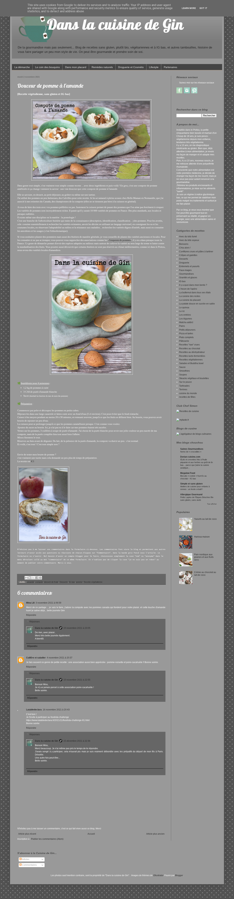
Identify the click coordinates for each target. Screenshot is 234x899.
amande (30, 582)
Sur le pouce (185, 382)
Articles (25, 859)
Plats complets (186, 337)
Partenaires (170, 67)
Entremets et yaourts (189, 266)
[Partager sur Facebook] (37, 578)
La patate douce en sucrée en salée (197, 303)
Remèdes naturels (102, 67)
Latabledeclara (34, 709)
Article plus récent (27, 834)
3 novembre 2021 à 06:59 (48, 603)
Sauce (182, 367)
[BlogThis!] (30, 578)
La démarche (22, 67)
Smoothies (184, 371)
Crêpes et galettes (188, 255)
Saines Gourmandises (191, 449)
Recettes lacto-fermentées (192, 356)
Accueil (91, 834)
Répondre (31, 615)
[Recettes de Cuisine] (187, 411)
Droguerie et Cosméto (131, 67)
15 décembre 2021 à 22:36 (76, 741)
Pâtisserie (184, 341)
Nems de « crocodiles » (190, 452)
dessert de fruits (51, 582)
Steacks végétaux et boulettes (194, 378)
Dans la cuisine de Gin (46, 628)
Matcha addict (186, 322)
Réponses (34, 621)
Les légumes (185, 318)
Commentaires (29, 865)
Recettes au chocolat (189, 348)
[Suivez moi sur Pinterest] (194, 92)
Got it (203, 8)
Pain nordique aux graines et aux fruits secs (204, 557)
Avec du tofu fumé (188, 236)
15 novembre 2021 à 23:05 (76, 628)
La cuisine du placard (190, 300)
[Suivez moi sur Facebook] (179, 92)
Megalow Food (187, 473)
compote (39, 582)
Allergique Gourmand (191, 494)
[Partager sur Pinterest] (40, 578)
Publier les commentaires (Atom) (47, 839)
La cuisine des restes (189, 296)
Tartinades (184, 386)
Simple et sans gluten (191, 483)
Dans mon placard (75, 67)
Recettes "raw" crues (189, 344)
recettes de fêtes (187, 397)
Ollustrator (158, 875)
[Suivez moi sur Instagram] (187, 92)
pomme (79, 582)
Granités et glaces (188, 277)
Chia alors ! (184, 247)
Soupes (183, 374)
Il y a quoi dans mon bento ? (193, 285)
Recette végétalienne (93, 582)
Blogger (179, 875)
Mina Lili (30, 603)
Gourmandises (186, 274)
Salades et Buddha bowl (191, 363)
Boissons (183, 244)
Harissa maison (202, 536)
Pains (182, 326)
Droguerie (184, 262)
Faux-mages (185, 270)
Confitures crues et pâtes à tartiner (196, 251)
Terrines (183, 389)
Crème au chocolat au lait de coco (205, 573)
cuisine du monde (188, 393)
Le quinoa (184, 307)
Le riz (182, 311)
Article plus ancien (155, 834)
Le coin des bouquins (47, 67)
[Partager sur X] (33, 578)
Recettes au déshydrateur (192, 352)
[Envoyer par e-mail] (26, 578)
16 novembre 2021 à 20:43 (56, 709)
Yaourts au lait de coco (205, 519)
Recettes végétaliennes (191, 359)
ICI (32, 461)
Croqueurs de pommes (120, 240)
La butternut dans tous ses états (195, 292)
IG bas (72, 582)
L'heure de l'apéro (188, 289)
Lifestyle (153, 67)
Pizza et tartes (186, 333)
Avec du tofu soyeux (189, 240)
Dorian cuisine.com (190, 457)
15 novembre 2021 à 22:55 (76, 680)
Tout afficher (212, 504)
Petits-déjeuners (187, 330)
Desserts (64, 582)
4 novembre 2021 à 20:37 (59, 657)
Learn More (189, 8)
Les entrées (185, 315)
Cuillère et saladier (36, 657)
